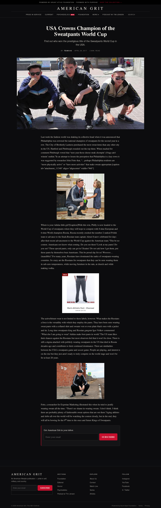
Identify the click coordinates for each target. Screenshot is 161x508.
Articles (92, 494)
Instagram (126, 478)
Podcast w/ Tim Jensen (113, 14)
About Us (93, 478)
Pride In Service (33, 14)
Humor (59, 486)
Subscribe (108, 436)
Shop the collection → (111, 2)
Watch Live (94, 486)
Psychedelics (65, 14)
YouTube (125, 482)
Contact (93, 482)
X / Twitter (126, 490)
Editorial (60, 482)
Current (49, 14)
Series (92, 490)
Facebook (126, 486)
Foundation (83, 14)
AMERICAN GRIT (80, 8)
